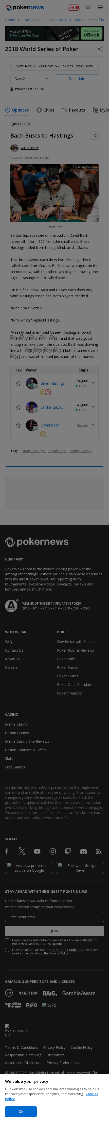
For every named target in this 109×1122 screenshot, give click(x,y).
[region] (54, 1098)
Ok (21, 1111)
